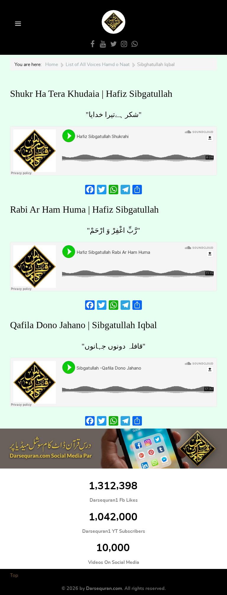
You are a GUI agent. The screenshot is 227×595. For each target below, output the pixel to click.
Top (14, 575)
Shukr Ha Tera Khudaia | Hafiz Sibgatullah (91, 93)
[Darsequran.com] (113, 449)
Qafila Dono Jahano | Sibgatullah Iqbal (83, 325)
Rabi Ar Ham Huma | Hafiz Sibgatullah (84, 209)
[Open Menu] (17, 24)
